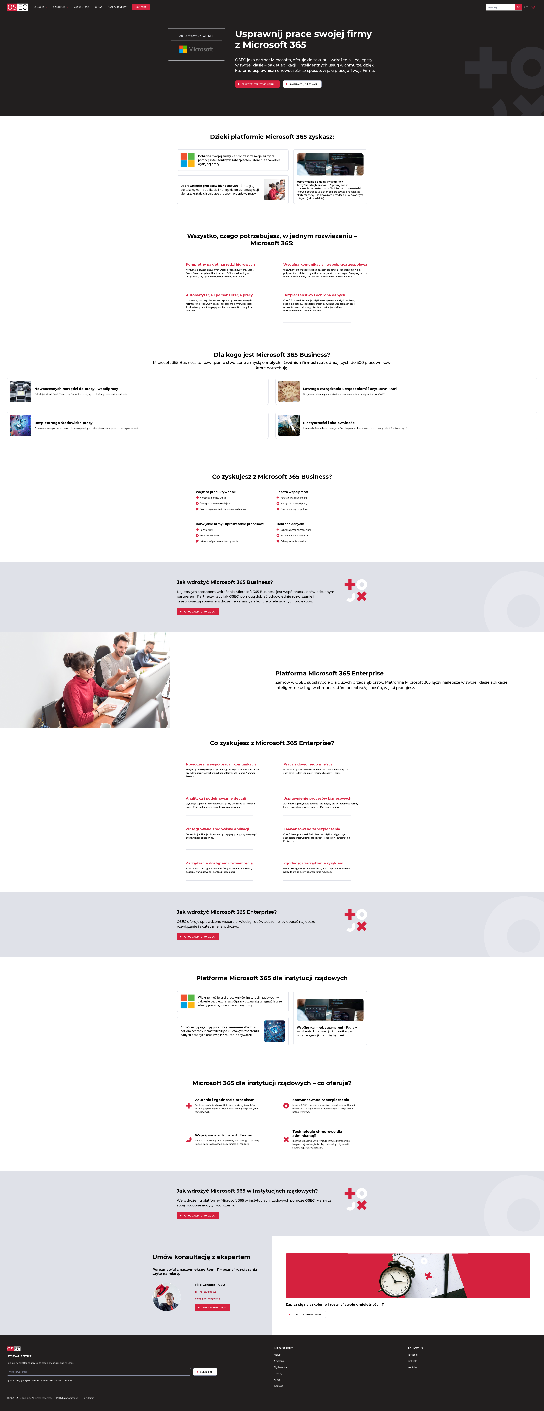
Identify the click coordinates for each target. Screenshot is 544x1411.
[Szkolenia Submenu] (68, 7)
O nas (277, 1379)
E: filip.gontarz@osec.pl (208, 1298)
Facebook (413, 1354)
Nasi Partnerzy (117, 7)
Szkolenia (59, 7)
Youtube (412, 1367)
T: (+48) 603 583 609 (205, 1291)
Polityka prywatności (67, 1398)
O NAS (98, 7)
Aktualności (82, 7)
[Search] (518, 7)
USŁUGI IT (39, 7)
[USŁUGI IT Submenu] (47, 7)
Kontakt (278, 1385)
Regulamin (88, 1398)
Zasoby (278, 1373)
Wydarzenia (280, 1367)
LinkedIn (412, 1361)
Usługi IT (279, 1354)
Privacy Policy (43, 1380)
